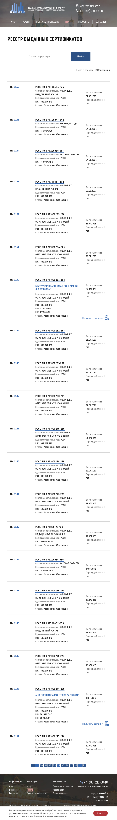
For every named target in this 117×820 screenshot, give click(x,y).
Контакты (101, 21)
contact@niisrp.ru (90, 6)
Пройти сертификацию (47, 21)
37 (71, 765)
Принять (100, 813)
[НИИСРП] (37, 8)
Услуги (26, 21)
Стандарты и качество (63, 786)
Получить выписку (92, 318)
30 (41, 765)
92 (84, 765)
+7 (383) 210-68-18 (91, 11)
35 (62, 765)
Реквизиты (83, 21)
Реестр (68, 21)
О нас (14, 21)
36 (67, 765)
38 (75, 765)
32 (50, 765)
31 (46, 765)
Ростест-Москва (60, 793)
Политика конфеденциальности (79, 805)
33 (54, 765)
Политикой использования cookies (51, 816)
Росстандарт (58, 789)
